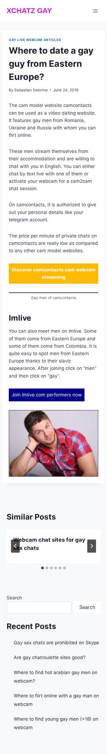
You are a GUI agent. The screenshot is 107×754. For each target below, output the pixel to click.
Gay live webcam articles (35, 40)
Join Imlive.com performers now (47, 395)
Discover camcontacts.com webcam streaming (53, 273)
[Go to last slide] (15, 546)
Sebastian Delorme (31, 90)
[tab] (42, 568)
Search (14, 598)
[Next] (91, 546)
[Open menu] (95, 11)
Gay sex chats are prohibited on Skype (56, 642)
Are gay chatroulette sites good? (50, 657)
